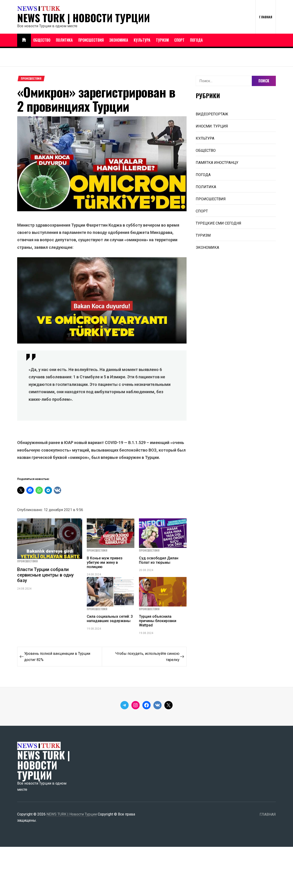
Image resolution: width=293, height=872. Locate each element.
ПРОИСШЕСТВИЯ (91, 40)
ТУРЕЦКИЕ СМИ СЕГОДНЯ (218, 223)
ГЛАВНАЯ (265, 16)
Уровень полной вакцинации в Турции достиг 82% (57, 656)
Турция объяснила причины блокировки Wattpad (157, 620)
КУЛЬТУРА (142, 40)
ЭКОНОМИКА (118, 40)
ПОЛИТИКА (64, 40)
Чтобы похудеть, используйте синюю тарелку (147, 656)
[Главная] (24, 40)
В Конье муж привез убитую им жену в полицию (104, 562)
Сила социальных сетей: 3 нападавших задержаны (110, 618)
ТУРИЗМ (162, 40)
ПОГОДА (196, 40)
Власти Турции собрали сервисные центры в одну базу (45, 575)
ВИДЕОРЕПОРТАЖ (212, 114)
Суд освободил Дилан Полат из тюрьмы (158, 560)
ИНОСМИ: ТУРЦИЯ (212, 126)
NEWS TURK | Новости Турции (83, 18)
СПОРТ (179, 40)
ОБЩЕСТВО (41, 40)
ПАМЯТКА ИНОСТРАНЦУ (217, 162)
